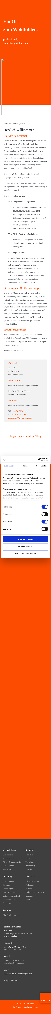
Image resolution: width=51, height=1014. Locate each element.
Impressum (22, 1007)
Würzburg (30, 862)
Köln (28, 858)
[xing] (15, 985)
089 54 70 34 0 (17, 960)
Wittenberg (30, 866)
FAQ (15, 1007)
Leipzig (29, 869)
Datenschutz (32, 1007)
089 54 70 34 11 (19, 414)
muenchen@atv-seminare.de (20, 418)
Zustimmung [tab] (9, 466)
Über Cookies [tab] (42, 466)
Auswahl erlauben (25, 546)
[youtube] (8, 985)
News (28, 899)
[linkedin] (12, 985)
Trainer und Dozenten (35, 892)
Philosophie (30, 885)
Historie (29, 889)
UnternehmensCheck (11, 896)
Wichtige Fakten (32, 881)
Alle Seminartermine (11, 915)
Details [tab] (25, 466)
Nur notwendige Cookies (25, 553)
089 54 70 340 (18, 411)
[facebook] (4, 985)
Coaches (29, 896)
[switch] (45, 514)
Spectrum (7, 869)
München (29, 855)
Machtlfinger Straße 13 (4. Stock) (18, 933)
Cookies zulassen (25, 539)
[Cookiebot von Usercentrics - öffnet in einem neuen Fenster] (38, 459)
